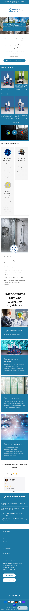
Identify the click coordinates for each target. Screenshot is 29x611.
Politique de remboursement (10, 560)
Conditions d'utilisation (9, 557)
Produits (5, 541)
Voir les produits (14, 122)
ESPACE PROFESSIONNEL (14, 29)
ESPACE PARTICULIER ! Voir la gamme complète (14, 24)
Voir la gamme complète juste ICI (14, 60)
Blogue (4, 545)
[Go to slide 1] (13, 491)
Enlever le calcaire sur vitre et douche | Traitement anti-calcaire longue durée (21, 86)
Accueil (4, 535)
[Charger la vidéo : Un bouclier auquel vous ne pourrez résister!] (14, 132)
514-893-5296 (11, 567)
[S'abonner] (23, 590)
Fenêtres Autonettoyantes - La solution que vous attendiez (7, 116)
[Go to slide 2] (14, 491)
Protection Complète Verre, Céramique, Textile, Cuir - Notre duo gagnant (7, 91)
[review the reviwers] (5, 484)
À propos (5, 538)
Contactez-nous (9, 575)
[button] (3, 10)
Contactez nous (6, 548)
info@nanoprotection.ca (9, 569)
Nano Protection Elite (13, 607)
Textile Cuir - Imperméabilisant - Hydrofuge (21, 116)
